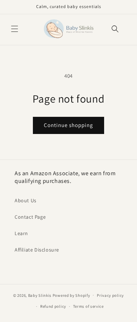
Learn (21, 233)
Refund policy (53, 306)
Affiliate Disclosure (37, 249)
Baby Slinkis (40, 295)
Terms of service (88, 306)
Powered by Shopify (71, 295)
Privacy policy (110, 295)
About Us (26, 200)
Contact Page (30, 217)
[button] (15, 29)
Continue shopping (68, 125)
